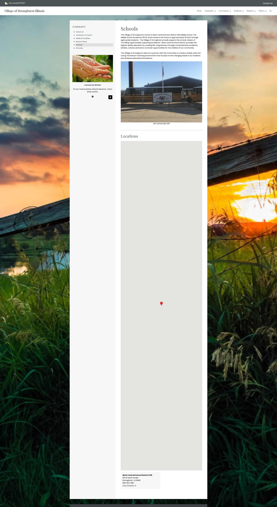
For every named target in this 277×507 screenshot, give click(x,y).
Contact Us (268, 3)
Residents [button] (237, 11)
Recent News (81, 41)
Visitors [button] (261, 11)
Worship (79, 48)
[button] (270, 11)
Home (199, 11)
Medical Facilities (83, 38)
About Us (80, 32)
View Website (128, 485)
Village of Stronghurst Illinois (24, 11)
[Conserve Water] (92, 68)
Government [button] (224, 11)
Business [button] (250, 11)
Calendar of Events (84, 35)
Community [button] (208, 11)
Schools (79, 45)
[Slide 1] (92, 96)
